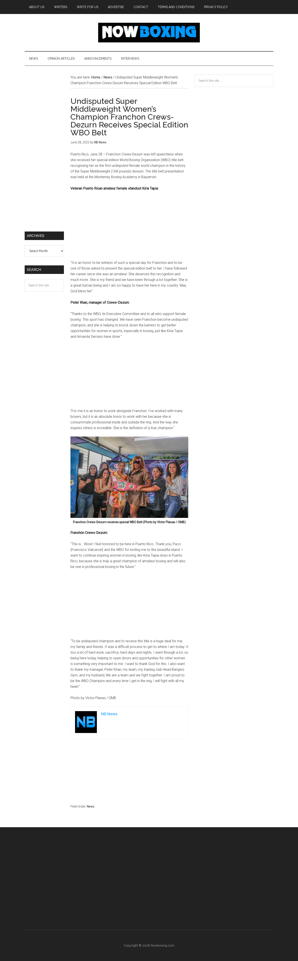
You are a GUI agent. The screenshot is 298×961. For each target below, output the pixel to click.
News (90, 806)
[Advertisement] (129, 227)
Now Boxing (149, 32)
